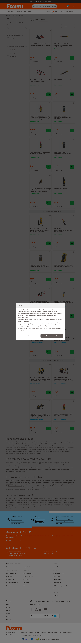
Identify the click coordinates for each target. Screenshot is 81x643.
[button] (51, 336)
